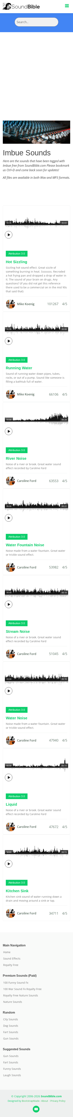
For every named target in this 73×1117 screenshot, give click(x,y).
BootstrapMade (30, 1101)
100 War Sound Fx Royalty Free (22, 989)
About (44, 1101)
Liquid (11, 804)
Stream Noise (18, 631)
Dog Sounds (10, 1025)
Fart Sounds (10, 1032)
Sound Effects (11, 958)
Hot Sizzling (16, 262)
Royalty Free (10, 965)
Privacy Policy (58, 1101)
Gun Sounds (11, 1038)
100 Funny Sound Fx (15, 982)
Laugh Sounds (12, 1075)
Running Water (19, 368)
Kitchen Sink (17, 891)
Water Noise (16, 718)
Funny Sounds (12, 1069)
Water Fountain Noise (25, 545)
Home (6, 952)
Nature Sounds (12, 1002)
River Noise (16, 458)
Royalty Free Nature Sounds (20, 995)
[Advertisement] (36, 70)
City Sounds (10, 1019)
